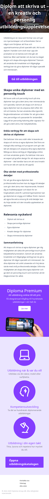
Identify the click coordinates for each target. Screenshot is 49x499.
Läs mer (24, 308)
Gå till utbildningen (25, 79)
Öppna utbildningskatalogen (24, 462)
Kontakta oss (24, 480)
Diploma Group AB (19, 491)
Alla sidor (23, 486)
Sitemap (23, 483)
